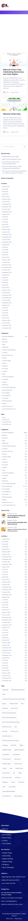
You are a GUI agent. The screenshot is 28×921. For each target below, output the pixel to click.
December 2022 (6, 295)
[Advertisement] (14, 38)
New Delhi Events (7, 777)
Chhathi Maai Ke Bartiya (9, 350)
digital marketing (18, 749)
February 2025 (6, 229)
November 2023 (6, 267)
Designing (5, 745)
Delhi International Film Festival (10, 740)
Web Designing (18, 796)
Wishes (4, 403)
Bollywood (5, 347)
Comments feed (6, 422)
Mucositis (5, 368)
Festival (4, 358)
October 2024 (6, 239)
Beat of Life (14, 708)
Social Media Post (7, 390)
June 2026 (5, 189)
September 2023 (7, 272)
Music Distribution (8, 867)
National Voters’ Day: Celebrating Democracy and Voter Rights (13, 72)
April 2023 (5, 285)
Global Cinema (18, 763)
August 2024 (5, 244)
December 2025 (6, 204)
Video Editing (6, 856)
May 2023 (5, 282)
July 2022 (5, 307)
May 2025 (5, 222)
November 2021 (6, 328)
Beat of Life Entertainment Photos (11, 159)
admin (7, 92)
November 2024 (6, 237)
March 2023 (5, 287)
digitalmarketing (6, 749)
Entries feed (5, 419)
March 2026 (5, 196)
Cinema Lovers (14, 731)
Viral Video (5, 398)
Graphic (4, 768)
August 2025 (5, 214)
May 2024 (5, 252)
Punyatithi (5, 379)
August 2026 (5, 186)
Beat (22, 703)
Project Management (8, 376)
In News (5, 840)
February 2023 (6, 290)
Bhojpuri (4, 339)
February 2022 (6, 320)
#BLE (3, 694)
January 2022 (6, 323)
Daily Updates (6, 832)
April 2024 (5, 254)
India (11, 768)
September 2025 (7, 211)
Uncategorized (6, 395)
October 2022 (6, 300)
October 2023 (6, 270)
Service (13, 782)
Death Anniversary (7, 736)
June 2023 (5, 280)
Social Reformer (6, 796)
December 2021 (6, 325)
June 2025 (5, 219)
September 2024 (7, 242)
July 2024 (5, 247)
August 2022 (5, 305)
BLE (16, 726)
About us (5, 829)
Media (20, 773)
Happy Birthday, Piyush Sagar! (10, 156)
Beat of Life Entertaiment (9, 713)
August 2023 (5, 275)
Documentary (5, 754)
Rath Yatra (5, 384)
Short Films (21, 782)
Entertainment (16, 754)
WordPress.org (6, 424)
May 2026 (5, 191)
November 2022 (6, 297)
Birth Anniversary (7, 726)
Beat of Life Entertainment (9, 717)
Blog (3, 344)
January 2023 (6, 292)
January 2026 (6, 201)
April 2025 (5, 224)
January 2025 (6, 232)
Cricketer (5, 352)
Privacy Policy (6, 837)
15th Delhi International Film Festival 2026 (13, 699)
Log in (4, 417)
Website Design (7, 861)
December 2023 (6, 265)
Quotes (4, 382)
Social (4, 786)
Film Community (6, 759)
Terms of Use (9, 918)
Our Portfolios (6, 835)
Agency (4, 703)
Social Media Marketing (8, 387)
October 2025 (6, 209)
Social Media (12, 786)
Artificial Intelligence (8, 336)
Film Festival (17, 759)
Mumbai (4, 371)
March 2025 (5, 227)
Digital (21, 745)
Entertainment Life (7, 355)
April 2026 (5, 194)
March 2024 (5, 257)
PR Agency (5, 782)
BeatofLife (5, 708)
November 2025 (6, 206)
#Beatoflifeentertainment (18, 689)
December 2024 (6, 234)
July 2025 (5, 217)
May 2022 (5, 313)
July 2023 (5, 277)
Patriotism (17, 777)
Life (14, 773)
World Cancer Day (7, 406)
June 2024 (5, 249)
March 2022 (5, 318)
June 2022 (5, 310)
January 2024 (6, 262)
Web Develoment (7, 401)
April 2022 (5, 315)
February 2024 (6, 259)
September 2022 (7, 302)
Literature (5, 366)
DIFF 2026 (13, 745)
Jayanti (4, 363)
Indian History (6, 773)
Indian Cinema (19, 768)
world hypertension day (8, 409)
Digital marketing (7, 859)
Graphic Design (6, 360)
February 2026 (6, 199)
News (4, 374)
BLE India (5, 341)
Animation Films (13, 703)
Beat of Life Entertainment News (11, 722)
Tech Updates (6, 392)
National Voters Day (12, 114)
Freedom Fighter (6, 763)
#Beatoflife (5, 689)
